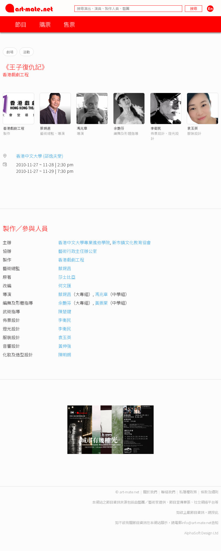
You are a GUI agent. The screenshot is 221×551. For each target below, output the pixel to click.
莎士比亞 (66, 277)
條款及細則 (209, 491)
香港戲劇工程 (16, 74)
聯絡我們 (168, 491)
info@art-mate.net (196, 522)
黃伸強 (64, 346)
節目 (20, 24)
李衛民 (156, 128)
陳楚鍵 (64, 311)
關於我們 (150, 491)
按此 (214, 512)
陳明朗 (64, 354)
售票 (69, 24)
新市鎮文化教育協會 (131, 242)
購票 (45, 24)
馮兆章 (82, 128)
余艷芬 (119, 128)
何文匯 (64, 285)
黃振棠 (101, 302)
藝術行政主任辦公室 (77, 251)
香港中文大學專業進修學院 (84, 242)
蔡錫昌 (45, 128)
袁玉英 (192, 128)
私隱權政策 (188, 491)
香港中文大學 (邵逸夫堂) (39, 156)
